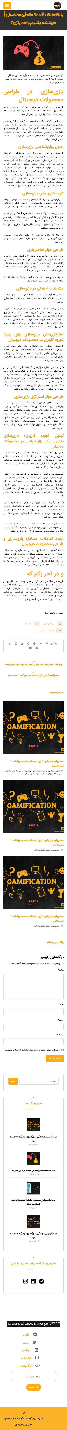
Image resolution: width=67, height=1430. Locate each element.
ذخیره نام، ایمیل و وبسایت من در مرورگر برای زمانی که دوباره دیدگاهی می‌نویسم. (32, 1050)
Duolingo (22, 213)
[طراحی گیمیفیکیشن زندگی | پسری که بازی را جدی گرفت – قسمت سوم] (33, 1124)
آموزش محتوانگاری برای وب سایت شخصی (48, 770)
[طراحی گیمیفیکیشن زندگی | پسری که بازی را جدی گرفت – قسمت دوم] (33, 1221)
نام (62, 1005)
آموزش (52, 630)
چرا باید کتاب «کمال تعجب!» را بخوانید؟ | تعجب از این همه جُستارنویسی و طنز (33, 1202)
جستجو (13, 1081)
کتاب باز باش (51, 773)
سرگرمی (43, 630)
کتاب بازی (44, 773)
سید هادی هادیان (49, 623)
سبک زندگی (8, 770)
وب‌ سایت (60, 1035)
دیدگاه (61, 970)
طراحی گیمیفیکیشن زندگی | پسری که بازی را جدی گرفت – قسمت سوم (33, 1139)
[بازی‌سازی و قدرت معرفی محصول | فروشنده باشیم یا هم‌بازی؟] (33, 1158)
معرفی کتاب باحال (35, 773)
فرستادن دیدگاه (54, 1058)
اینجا (46, 613)
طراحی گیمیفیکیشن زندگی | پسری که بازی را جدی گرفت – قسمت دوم (33, 1236)
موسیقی (27, 773)
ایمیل (61, 1020)
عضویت (31, 1387)
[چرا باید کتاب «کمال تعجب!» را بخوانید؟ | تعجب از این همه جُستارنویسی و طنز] (33, 1188)
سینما (57, 773)
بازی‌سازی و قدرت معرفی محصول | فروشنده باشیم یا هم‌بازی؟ (33, 1170)
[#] (42, 1281)
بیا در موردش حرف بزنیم (19, 770)
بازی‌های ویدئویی (31, 770)
